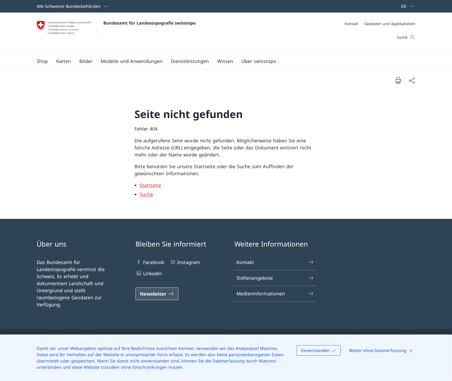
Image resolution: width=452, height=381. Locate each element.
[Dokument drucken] (398, 80)
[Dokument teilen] (412, 80)
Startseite (150, 185)
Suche (146, 194)
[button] (63, 61)
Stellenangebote (254, 278)
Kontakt (245, 262)
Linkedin (152, 273)
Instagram (188, 262)
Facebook (153, 262)
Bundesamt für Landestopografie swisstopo (149, 23)
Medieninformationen (260, 293)
